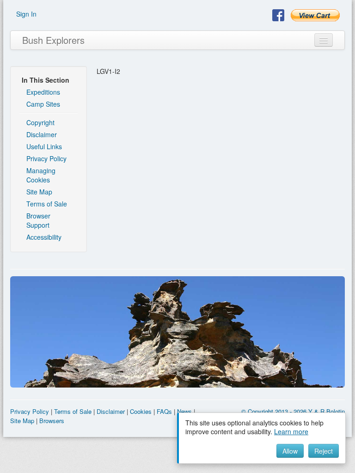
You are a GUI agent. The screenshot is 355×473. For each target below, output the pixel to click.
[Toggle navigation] (323, 40)
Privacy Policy (46, 158)
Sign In (26, 13)
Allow (290, 450)
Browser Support (38, 220)
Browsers (51, 420)
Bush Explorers (53, 40)
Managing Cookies (40, 175)
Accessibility (43, 237)
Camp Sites (43, 104)
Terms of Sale (46, 203)
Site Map (39, 191)
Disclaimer (41, 134)
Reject (323, 450)
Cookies (141, 411)
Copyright (40, 122)
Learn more (291, 431)
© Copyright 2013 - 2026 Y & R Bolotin (293, 411)
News (184, 411)
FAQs (164, 411)
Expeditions (43, 92)
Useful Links (44, 146)
